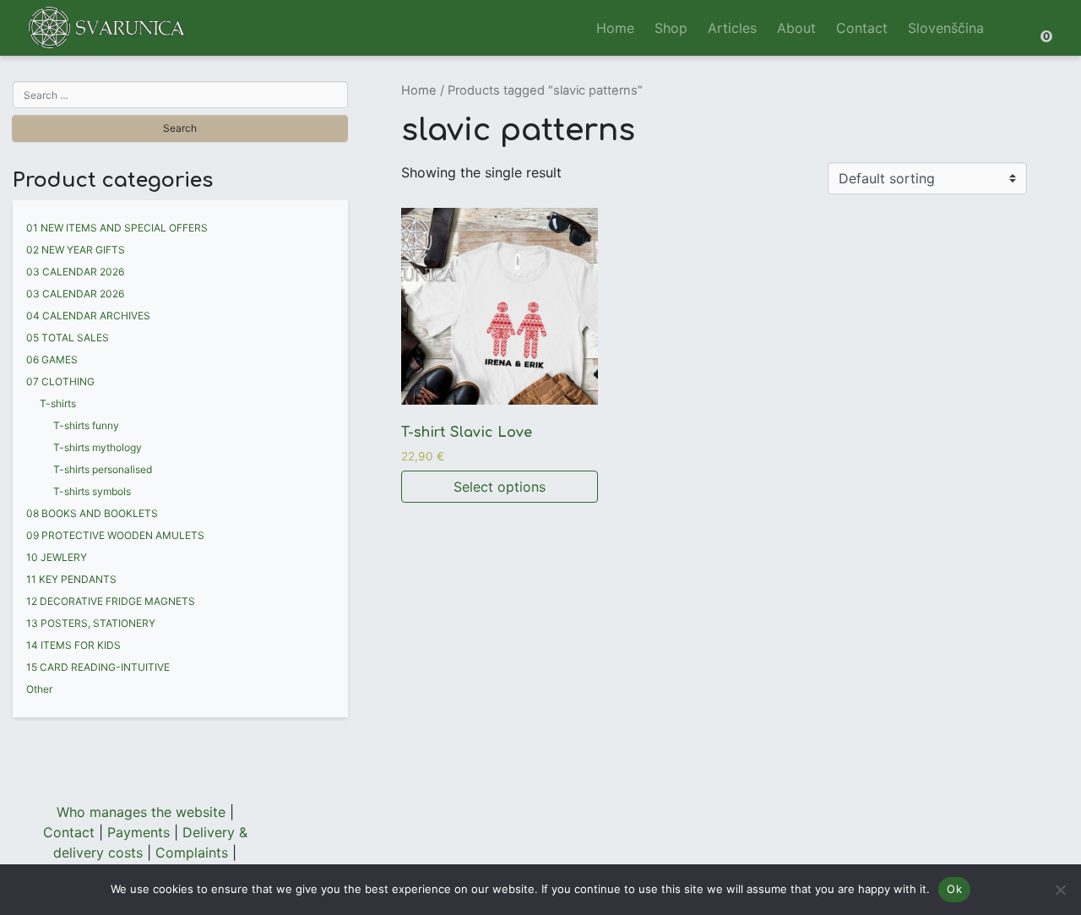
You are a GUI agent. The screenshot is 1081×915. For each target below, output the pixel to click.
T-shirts (58, 403)
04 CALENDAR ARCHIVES (88, 315)
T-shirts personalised (102, 469)
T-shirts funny (86, 425)
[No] (1059, 889)
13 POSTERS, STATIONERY (90, 623)
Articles (732, 27)
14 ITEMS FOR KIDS (73, 645)
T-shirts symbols (92, 491)
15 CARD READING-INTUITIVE (98, 667)
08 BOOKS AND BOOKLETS (92, 513)
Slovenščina (946, 27)
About (796, 27)
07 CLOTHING (60, 381)
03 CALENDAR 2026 (75, 271)
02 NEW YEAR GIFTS (75, 249)
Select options (500, 486)
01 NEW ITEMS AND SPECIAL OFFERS (117, 227)
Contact (862, 27)
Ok (954, 889)
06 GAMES (52, 359)
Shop (671, 27)
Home (615, 27)
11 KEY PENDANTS (71, 579)
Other (39, 689)
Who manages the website (141, 811)
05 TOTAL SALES (67, 337)
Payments (138, 832)
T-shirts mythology (97, 447)
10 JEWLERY (56, 557)
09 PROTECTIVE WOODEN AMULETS (115, 535)
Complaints (191, 852)
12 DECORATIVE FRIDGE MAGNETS (110, 601)
